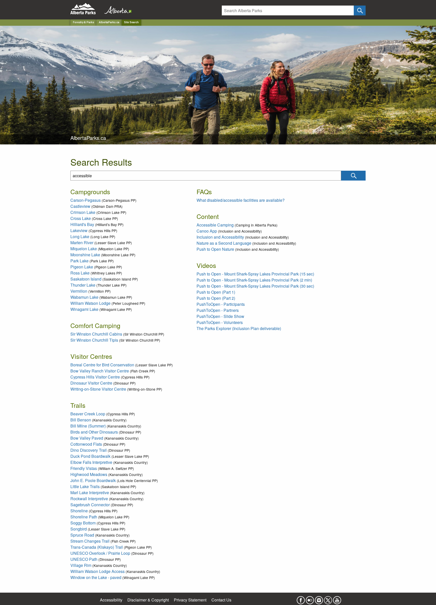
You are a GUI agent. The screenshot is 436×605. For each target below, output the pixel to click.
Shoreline (79, 511)
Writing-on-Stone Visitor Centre (98, 389)
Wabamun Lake (84, 297)
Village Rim (80, 565)
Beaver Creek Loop (87, 414)
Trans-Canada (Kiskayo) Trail (96, 547)
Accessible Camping (215, 225)
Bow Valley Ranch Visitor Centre (99, 371)
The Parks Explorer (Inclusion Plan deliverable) (239, 328)
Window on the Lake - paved (95, 577)
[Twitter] (328, 598)
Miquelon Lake (83, 248)
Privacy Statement (190, 600)
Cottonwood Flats (86, 444)
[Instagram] (319, 598)
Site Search (131, 22)
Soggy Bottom (83, 523)
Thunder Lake (82, 285)
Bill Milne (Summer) (88, 426)
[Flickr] (310, 598)
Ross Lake (80, 273)
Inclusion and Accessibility (220, 237)
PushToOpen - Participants (221, 304)
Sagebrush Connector (90, 505)
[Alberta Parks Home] (86, 9)
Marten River (81, 242)
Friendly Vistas (83, 468)
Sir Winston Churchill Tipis (94, 340)
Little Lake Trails (85, 486)
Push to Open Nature (215, 249)
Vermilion (78, 291)
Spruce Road (82, 535)
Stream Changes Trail (90, 541)
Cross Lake (80, 218)
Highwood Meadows (88, 474)
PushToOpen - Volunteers (220, 322)
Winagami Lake (84, 309)
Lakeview (79, 230)
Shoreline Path (83, 517)
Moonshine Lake (85, 255)
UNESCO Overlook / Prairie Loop (100, 553)
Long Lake (79, 236)
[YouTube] (337, 598)
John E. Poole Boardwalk (93, 480)
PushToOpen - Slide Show (220, 316)
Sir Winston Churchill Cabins (96, 334)
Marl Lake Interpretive (89, 492)
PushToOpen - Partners (218, 310)
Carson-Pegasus (85, 200)
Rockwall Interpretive (89, 498)
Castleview (80, 206)
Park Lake (79, 261)
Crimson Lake (82, 212)
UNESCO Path (83, 559)
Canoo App (207, 231)
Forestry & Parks (83, 22)
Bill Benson (80, 420)
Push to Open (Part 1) (216, 292)
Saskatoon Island (85, 279)
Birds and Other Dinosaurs (94, 432)
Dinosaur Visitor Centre (91, 383)
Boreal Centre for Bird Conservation (102, 365)
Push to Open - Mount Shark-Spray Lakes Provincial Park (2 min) (254, 280)
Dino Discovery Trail (88, 450)
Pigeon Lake (81, 267)
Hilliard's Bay (82, 224)
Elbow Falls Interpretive (91, 462)
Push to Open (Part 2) (216, 298)
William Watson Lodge (90, 303)
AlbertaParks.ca (109, 22)
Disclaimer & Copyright (148, 600)
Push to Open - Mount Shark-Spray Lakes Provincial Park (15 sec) (255, 274)
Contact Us (221, 600)
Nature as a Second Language (224, 243)
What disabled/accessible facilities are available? (241, 200)
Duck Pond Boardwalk (90, 456)
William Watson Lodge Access (97, 571)
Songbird (78, 529)
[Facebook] (301, 598)
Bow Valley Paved (86, 438)
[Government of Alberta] (116, 9)
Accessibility (111, 600)
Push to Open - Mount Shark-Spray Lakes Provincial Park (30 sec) (255, 286)
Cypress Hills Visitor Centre (95, 377)
